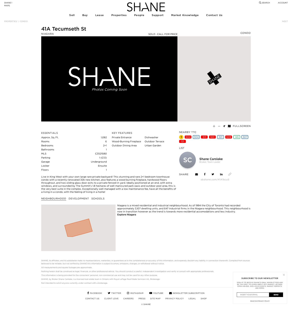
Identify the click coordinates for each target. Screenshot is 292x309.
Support (157, 15)
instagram (137, 293)
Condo (245, 33)
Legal (192, 298)
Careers (128, 298)
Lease (99, 15)
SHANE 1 (8, 3)
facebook (96, 293)
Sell (72, 15)
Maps (7, 5)
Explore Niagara (126, 214)
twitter (116, 293)
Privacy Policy (174, 298)
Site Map (155, 298)
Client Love (111, 298)
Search (265, 3)
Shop (204, 298)
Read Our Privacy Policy (260, 301)
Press (142, 298)
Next (285, 21)
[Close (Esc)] (284, 275)
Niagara (47, 33)
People (139, 15)
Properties (118, 15)
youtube (158, 293)
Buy (85, 15)
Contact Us (214, 15)
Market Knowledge (184, 15)
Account (283, 3)
